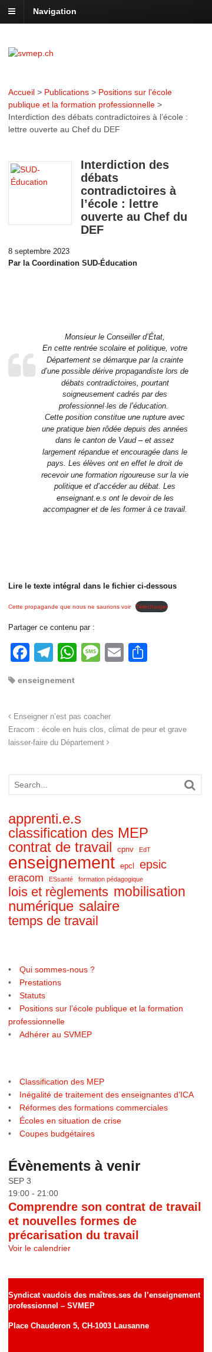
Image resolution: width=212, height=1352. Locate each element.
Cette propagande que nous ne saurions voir (69, 606)
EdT (145, 849)
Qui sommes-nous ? (57, 969)
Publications (66, 92)
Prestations (40, 982)
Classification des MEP (61, 1081)
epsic (153, 864)
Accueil (21, 92)
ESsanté (61, 879)
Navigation (55, 11)
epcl (127, 865)
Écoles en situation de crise (70, 1120)
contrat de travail (60, 847)
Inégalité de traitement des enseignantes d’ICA (106, 1094)
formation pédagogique (110, 879)
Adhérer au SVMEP (55, 1034)
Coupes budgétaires (57, 1133)
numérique (41, 906)
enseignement (46, 680)
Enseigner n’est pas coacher (61, 717)
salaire (99, 906)
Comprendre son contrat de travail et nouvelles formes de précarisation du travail (104, 1221)
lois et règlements (58, 892)
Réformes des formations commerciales (93, 1107)
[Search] (189, 784)
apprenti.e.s (44, 819)
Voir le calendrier (39, 1248)
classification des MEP (78, 833)
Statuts (32, 995)
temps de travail (53, 921)
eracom (26, 878)
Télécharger (151, 606)
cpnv (125, 849)
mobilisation (150, 892)
